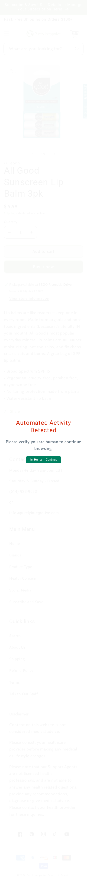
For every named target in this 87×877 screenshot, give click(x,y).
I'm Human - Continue (43, 459)
